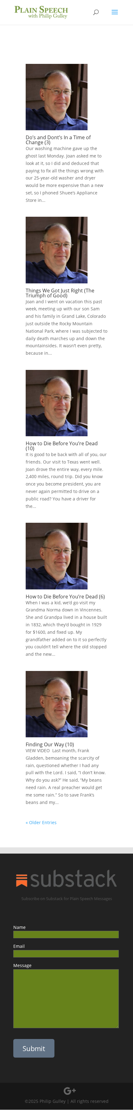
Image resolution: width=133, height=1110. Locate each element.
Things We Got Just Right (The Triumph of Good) (60, 293)
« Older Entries (41, 822)
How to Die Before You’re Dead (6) (66, 596)
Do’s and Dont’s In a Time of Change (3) (58, 140)
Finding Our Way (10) (50, 744)
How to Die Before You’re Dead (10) (62, 446)
